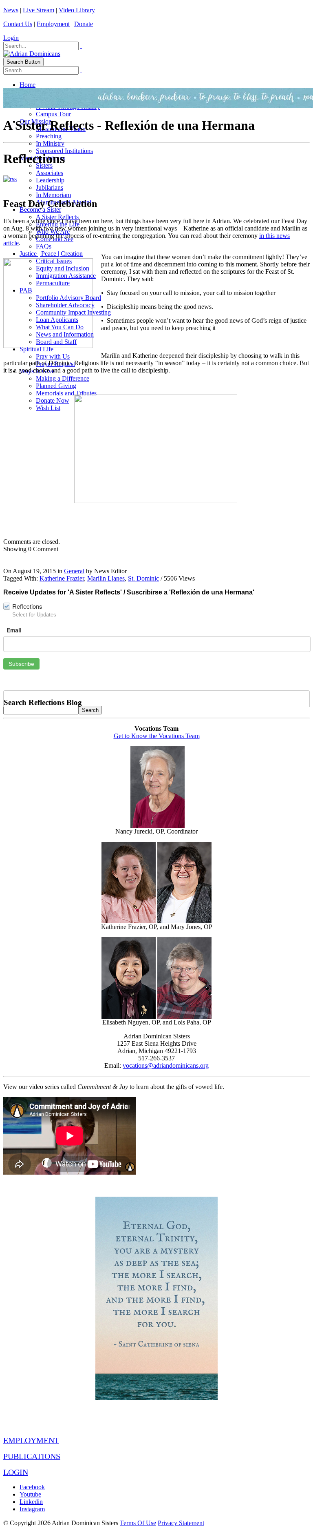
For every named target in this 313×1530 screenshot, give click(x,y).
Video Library (77, 10)
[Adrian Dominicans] (31, 53)
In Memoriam (53, 194)
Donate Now (52, 400)
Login (11, 37)
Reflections (27, 606)
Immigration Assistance (66, 275)
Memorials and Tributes (66, 393)
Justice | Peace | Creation (51, 253)
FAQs (43, 246)
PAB (26, 290)
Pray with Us (53, 356)
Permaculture (53, 282)
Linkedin (31, 1501)
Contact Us (17, 23)
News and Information (65, 334)
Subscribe (21, 664)
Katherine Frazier (62, 578)
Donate (83, 23)
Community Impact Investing (73, 312)
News (10, 10)
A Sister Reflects (57, 216)
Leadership (50, 180)
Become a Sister (40, 209)
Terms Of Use (138, 1522)
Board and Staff (56, 341)
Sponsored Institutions (64, 150)
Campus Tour (53, 114)
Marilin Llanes (106, 578)
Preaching (49, 136)
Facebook (32, 1486)
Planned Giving (56, 385)
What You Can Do (60, 327)
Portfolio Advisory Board (68, 297)
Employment (53, 23)
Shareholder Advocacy (65, 305)
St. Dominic (143, 578)
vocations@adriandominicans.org (166, 1065)
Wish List (48, 407)
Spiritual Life (36, 349)
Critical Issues (54, 260)
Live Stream (38, 10)
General (74, 571)
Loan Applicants (57, 319)
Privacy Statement (181, 1522)
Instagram (32, 1509)
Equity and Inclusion (62, 268)
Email (14, 630)
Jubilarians (49, 187)
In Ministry (50, 143)
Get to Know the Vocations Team (157, 735)
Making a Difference (62, 378)
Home (27, 84)
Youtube (30, 1494)
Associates (49, 172)
